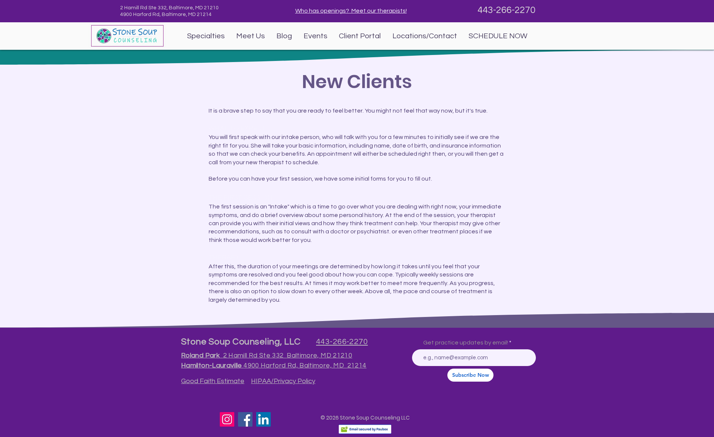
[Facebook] (245, 419)
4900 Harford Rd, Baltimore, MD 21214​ (166, 14)
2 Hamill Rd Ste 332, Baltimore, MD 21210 (170, 7)
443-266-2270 (506, 10)
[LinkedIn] (263, 419)
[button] (205, 36)
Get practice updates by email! (465, 343)
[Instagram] (227, 419)
